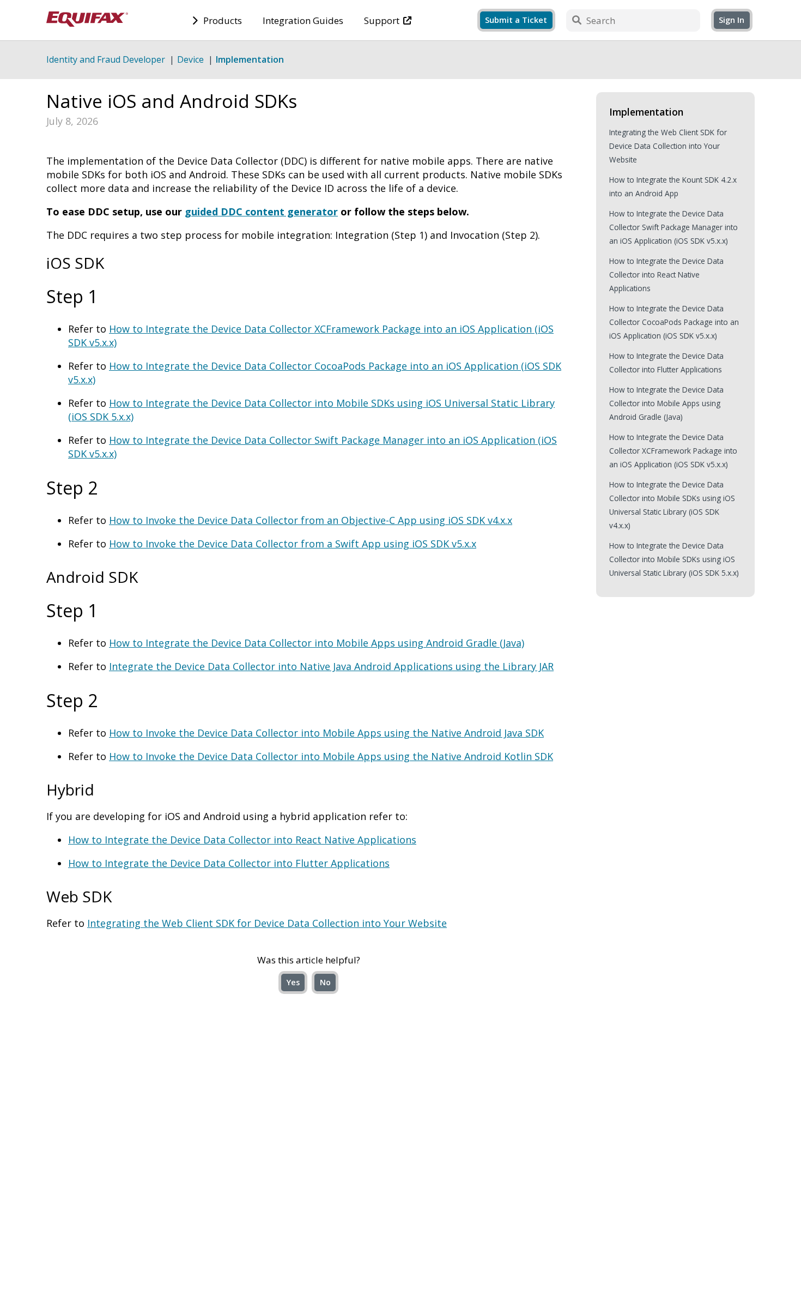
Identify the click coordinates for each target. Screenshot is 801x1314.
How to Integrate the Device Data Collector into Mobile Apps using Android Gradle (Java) (316, 642)
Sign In (731, 20)
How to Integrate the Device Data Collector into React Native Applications (242, 839)
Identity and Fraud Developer (105, 59)
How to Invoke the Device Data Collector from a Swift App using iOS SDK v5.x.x (292, 543)
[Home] (87, 23)
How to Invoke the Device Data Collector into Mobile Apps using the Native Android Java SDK (326, 732)
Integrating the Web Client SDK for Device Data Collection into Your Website (267, 923)
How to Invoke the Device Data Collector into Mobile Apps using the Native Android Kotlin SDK (331, 756)
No (325, 982)
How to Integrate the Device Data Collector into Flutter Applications (229, 863)
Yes (293, 982)
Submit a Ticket (516, 20)
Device (190, 59)
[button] (732, 19)
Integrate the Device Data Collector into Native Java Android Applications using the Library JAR (331, 666)
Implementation (250, 59)
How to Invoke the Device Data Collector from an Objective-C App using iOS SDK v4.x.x (310, 520)
